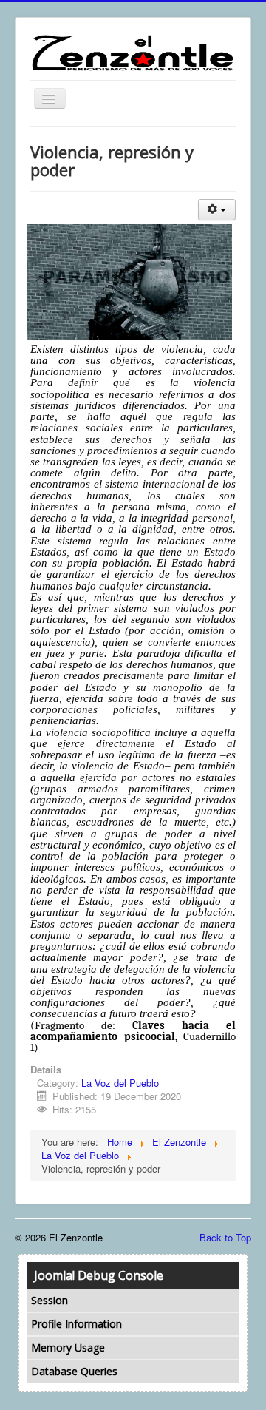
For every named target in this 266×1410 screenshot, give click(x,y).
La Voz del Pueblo (120, 1083)
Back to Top (225, 1237)
